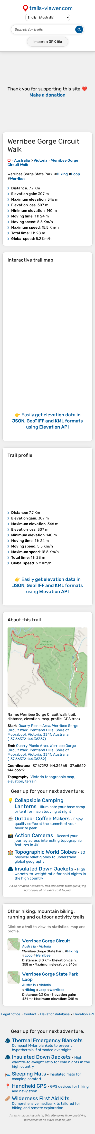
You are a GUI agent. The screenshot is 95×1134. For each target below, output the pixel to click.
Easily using (47, 421)
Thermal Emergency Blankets (47, 1040)
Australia (29, 946)
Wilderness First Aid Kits (40, 1098)
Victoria (45, 946)
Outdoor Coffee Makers (42, 818)
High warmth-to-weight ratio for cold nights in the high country (50, 873)
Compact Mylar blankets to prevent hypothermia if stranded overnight (42, 1047)
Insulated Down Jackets (44, 869)
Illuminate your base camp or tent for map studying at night (50, 809)
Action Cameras (34, 835)
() (43, 732)
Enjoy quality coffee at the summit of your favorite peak (49, 823)
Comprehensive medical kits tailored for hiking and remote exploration (46, 1105)
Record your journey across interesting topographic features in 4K (48, 840)
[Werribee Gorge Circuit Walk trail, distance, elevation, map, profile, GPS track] (47, 667)
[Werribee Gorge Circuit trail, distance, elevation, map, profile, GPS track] (14, 952)
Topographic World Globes (46, 852)
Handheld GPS (29, 1086)
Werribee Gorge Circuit (46, 941)
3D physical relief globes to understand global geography (50, 857)
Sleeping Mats (29, 1074)
